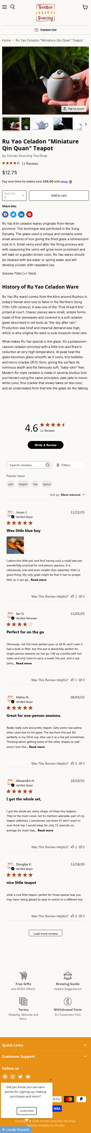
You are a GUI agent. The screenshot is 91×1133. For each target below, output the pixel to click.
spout (47, 484)
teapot (23, 484)
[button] (31, 1129)
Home (6, 40)
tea (35, 484)
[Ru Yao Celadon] (11, 124)
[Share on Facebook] (5, 214)
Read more (39, 580)
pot (10, 484)
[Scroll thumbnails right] (85, 124)
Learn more (27, 1111)
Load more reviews (45, 934)
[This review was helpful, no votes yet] (72, 763)
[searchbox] (25, 464)
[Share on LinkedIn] (21, 214)
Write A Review (46, 445)
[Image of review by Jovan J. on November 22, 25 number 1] (15, 545)
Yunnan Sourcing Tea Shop (27, 156)
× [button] (50, 1080)
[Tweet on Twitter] (13, 214)
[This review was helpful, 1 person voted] (72, 596)
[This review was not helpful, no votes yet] (80, 596)
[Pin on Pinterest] (29, 214)
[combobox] (67, 495)
